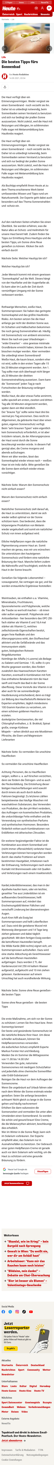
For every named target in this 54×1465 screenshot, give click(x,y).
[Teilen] (5, 87)
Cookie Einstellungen (12, 1459)
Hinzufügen (42, 1171)
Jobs (32, 2)
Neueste (45, 14)
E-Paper (9, 2)
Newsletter (8, 1374)
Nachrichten (8, 1370)
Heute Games (9, 1390)
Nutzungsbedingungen (37, 1454)
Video (24, 1411)
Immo (21, 2)
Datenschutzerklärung (13, 1454)
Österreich (8, 14)
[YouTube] (31, 1311)
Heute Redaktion (21, 74)
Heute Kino (25, 1390)
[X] (10, 1311)
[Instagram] (17, 1311)
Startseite (5, 19)
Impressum (7, 1450)
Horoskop (45, 1386)
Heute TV (39, 1390)
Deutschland (37, 1365)
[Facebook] (3, 1311)
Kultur (23, 1386)
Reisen (15, 1411)
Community (33, 1370)
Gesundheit (8, 1407)
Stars (5, 1386)
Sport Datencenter (12, 1402)
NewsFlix (44, 2)
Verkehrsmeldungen (39, 1407)
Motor (5, 1411)
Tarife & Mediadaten (25, 1450)
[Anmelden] (42, 8)
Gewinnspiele (32, 1402)
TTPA (40, 1450)
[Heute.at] (9, 8)
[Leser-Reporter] (36, 8)
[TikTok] (24, 1311)
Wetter (47, 1370)
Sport (19, 14)
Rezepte (47, 1402)
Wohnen (21, 1407)
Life (13, 19)
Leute (14, 1386)
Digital (33, 1386)
